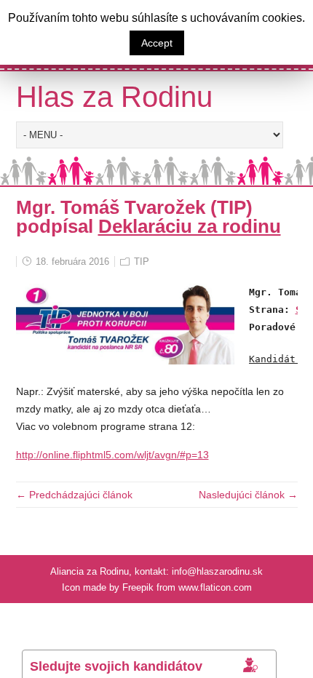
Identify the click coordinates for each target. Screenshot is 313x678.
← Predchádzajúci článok (74, 494)
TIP (141, 261)
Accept (157, 43)
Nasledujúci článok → (248, 494)
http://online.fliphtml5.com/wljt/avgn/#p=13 (112, 454)
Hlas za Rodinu (114, 97)
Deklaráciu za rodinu (189, 226)
